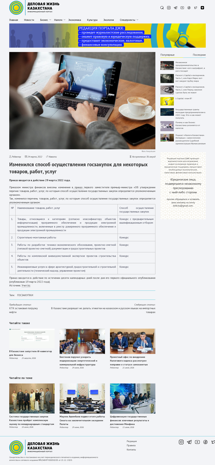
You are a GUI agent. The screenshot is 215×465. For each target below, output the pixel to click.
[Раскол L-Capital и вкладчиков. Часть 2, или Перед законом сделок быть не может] (167, 93)
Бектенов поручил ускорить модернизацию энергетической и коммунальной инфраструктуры (78, 360)
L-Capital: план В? (184, 98)
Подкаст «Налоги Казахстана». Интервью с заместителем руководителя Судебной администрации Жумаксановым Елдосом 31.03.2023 (191, 141)
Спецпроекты (127, 19)
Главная (13, 19)
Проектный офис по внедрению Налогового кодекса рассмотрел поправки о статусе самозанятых (129, 360)
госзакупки (25, 295)
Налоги (58, 19)
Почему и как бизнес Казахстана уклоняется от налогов (188, 125)
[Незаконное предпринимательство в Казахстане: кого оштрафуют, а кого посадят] (167, 69)
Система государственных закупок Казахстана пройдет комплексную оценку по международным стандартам (31, 420)
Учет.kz (26, 285)
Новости (29, 19)
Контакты (131, 449)
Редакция (132, 441)
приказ (78, 187)
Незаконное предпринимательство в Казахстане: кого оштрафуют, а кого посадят (190, 66)
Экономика (74, 19)
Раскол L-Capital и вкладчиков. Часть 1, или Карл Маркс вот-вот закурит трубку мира (190, 78)
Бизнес (44, 19)
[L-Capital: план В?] (167, 105)
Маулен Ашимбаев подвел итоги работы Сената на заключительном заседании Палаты (82, 420)
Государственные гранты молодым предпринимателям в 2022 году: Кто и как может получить (190, 113)
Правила (131, 445)
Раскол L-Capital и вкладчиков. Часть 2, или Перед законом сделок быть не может (190, 90)
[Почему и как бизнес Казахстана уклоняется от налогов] (167, 130)
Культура (92, 19)
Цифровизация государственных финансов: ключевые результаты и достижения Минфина (129, 420)
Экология (108, 19)
